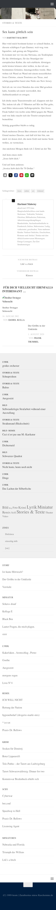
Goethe (6, 660)
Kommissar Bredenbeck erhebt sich (20, 779)
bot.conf (6, 803)
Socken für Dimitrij (12, 748)
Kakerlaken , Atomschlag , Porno (19, 652)
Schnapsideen (9, 376)
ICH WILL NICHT (12, 700)
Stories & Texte (12, 22)
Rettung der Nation (12, 707)
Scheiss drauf (9, 604)
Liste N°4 (7, 683)
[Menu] (52, 4)
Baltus (5, 387)
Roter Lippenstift (11, 756)
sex (33, 191)
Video (5, 516)
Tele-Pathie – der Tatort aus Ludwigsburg (23, 763)
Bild (4, 405)
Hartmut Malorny (17, 37)
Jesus (19, 191)
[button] (5, 175)
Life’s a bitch (9, 860)
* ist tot (6, 722)
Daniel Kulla (16, 319)
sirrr (4, 634)
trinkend (40, 191)
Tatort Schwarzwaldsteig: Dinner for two (23, 771)
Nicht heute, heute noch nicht (17, 467)
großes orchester (10, 365)
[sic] (7, 548)
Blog (10, 508)
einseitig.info (11, 541)
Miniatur (45, 507)
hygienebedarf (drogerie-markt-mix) (21, 715)
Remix (12, 430)
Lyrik (5, 361)
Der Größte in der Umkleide (16, 579)
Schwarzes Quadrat (12, 456)
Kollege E (7, 611)
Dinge (5, 478)
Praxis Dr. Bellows (12, 730)
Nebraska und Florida (13, 844)
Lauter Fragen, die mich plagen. (18, 626)
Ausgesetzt (8, 398)
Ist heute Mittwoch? (12, 572)
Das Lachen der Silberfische (16, 488)
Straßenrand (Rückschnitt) (15, 423)
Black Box (7, 619)
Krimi (22, 507)
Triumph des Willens (13, 852)
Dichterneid (8, 445)
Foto (15, 507)
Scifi (13, 512)
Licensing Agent (10, 826)
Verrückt (6, 587)
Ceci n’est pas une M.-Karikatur (18, 434)
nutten (26, 191)
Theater (49, 512)
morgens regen (9, 675)
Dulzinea (9, 534)
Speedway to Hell (11, 811)
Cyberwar (7, 796)
